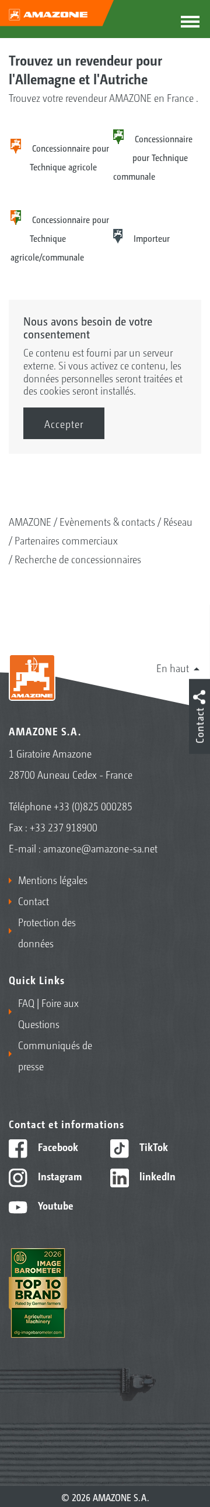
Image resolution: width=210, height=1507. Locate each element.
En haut (172, 667)
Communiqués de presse (55, 1055)
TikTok (152, 1146)
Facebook (57, 1146)
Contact (33, 900)
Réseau (177, 521)
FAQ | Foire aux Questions (48, 1013)
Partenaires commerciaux (66, 540)
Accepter (63, 423)
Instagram (59, 1175)
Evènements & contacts (107, 521)
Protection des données (47, 932)
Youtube (55, 1205)
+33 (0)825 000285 (93, 805)
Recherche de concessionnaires (78, 558)
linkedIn (156, 1175)
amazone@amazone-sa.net (100, 847)
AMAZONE (30, 521)
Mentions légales (53, 879)
